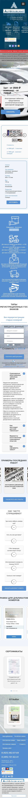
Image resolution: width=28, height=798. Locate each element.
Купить (14, 636)
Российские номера (19, 736)
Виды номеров (21, 740)
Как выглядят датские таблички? (14, 428)
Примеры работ (7, 748)
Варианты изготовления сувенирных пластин (15, 438)
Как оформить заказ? (14, 447)
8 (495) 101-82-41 (10, 757)
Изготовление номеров (9, 744)
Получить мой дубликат (14, 356)
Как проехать (14, 230)
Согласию (22, 366)
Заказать (10, 112)
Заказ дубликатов (7, 736)
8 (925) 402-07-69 (10, 752)
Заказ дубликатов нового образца (14, 15)
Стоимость (22, 744)
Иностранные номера (9, 740)
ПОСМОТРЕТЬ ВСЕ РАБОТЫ (14, 499)
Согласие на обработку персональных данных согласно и (14, 364)
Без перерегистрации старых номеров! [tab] (14, 318)
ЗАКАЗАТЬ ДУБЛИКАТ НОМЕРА (14, 588)
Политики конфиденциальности (13, 365)
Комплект (17, 344)
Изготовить (13, 202)
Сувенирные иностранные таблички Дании (15, 376)
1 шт (10, 344)
